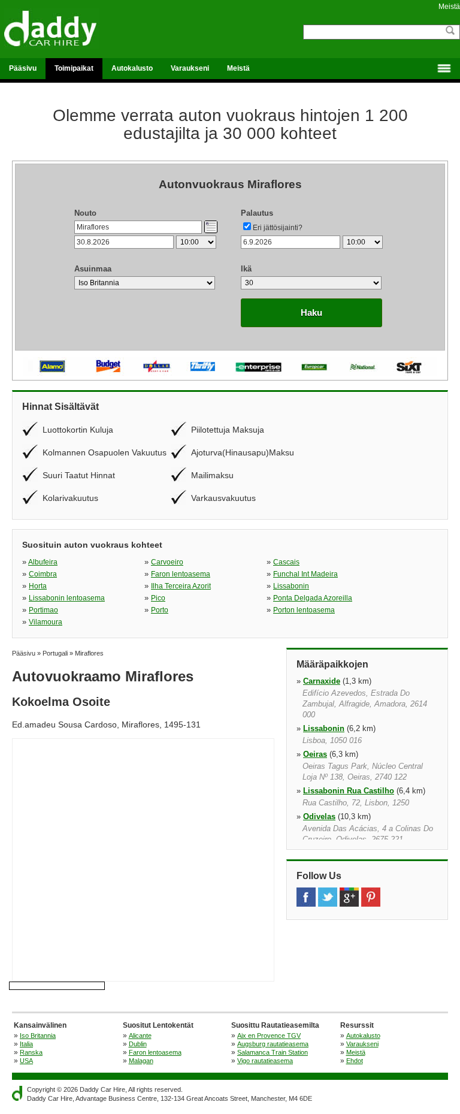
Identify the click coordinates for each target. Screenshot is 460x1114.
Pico (158, 598)
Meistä (449, 6)
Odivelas (319, 816)
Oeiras (315, 754)
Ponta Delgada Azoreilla (312, 598)
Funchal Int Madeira (305, 574)
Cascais (286, 562)
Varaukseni (190, 68)
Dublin (138, 1043)
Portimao (43, 610)
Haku (311, 312)
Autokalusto (132, 68)
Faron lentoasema (180, 574)
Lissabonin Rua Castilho (348, 790)
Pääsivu (23, 68)
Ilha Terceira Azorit (181, 586)
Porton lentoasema (304, 610)
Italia (26, 1043)
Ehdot (354, 1060)
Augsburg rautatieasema (272, 1043)
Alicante (140, 1035)
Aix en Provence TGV (269, 1035)
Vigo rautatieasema (265, 1060)
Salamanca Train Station (272, 1052)
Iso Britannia (38, 1035)
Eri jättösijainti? (277, 228)
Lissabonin (291, 586)
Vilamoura (45, 622)
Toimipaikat (74, 68)
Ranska (31, 1052)
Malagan (141, 1060)
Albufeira (43, 562)
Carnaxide (321, 681)
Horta (38, 586)
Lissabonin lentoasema (67, 598)
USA (26, 1060)
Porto (159, 610)
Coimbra (43, 574)
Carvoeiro (167, 562)
